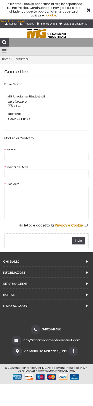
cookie (51, 15)
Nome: (11, 150)
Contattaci (20, 59)
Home (6, 59)
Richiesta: (13, 184)
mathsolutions (65, 371)
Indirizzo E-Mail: (17, 167)
